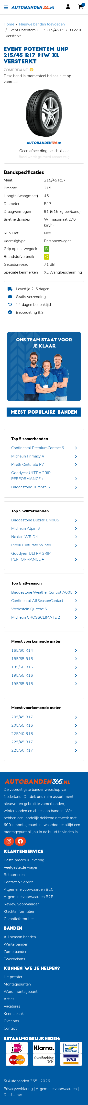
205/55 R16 (22, 725)
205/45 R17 (22, 717)
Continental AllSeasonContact (37, 600)
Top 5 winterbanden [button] (30, 511)
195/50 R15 (22, 667)
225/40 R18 (22, 733)
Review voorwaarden (22, 904)
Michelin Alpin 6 (25, 528)
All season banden (20, 937)
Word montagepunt (20, 991)
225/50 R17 (22, 750)
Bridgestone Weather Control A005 (42, 592)
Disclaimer (13, 1094)
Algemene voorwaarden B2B (29, 897)
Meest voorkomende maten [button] (36, 641)
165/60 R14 (22, 650)
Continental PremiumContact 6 (37, 448)
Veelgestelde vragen (21, 867)
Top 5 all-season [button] (26, 583)
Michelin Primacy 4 (27, 456)
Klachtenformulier (19, 911)
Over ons (11, 1021)
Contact (10, 1028)
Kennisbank (14, 1013)
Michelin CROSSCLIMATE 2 (35, 617)
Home (9, 24)
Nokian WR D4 (24, 537)
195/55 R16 (22, 675)
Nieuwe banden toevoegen (42, 24)
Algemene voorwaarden (56, 1089)
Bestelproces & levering (24, 860)
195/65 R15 (22, 683)
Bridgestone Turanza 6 (30, 487)
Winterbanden (16, 944)
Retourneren (14, 874)
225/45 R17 (22, 742)
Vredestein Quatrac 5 (29, 609)
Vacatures (12, 1006)
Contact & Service (18, 882)
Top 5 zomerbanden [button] (29, 439)
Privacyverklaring (18, 1089)
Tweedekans (14, 959)
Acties (9, 999)
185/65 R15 (22, 658)
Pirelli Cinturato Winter (31, 545)
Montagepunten (17, 984)
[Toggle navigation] (6, 7)
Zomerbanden (15, 951)
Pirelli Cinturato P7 (27, 464)
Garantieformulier (19, 919)
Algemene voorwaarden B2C (29, 889)
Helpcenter (13, 977)
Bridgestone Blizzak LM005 (35, 520)
